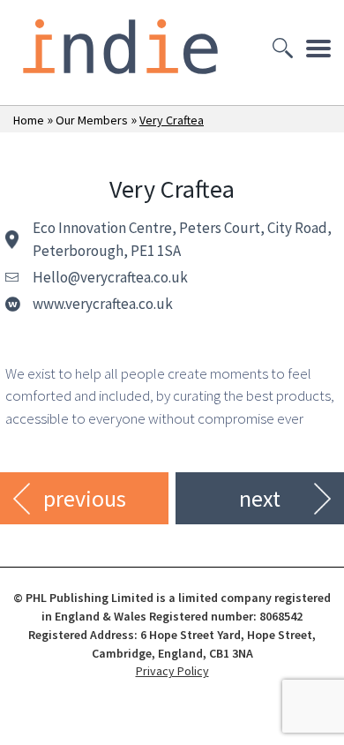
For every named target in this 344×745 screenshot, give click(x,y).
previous (84, 498)
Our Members (92, 120)
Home (28, 120)
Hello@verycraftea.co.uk (110, 277)
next (259, 498)
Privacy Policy (172, 671)
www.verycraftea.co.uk (103, 303)
